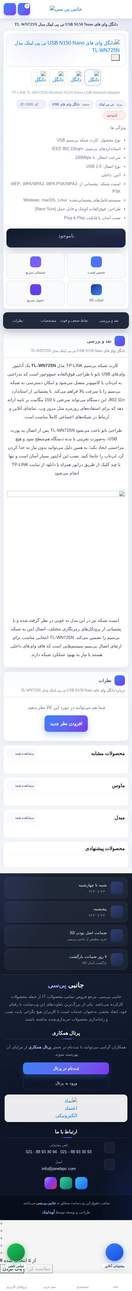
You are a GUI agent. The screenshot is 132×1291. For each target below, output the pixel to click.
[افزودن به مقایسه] (115, 57)
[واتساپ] (66, 1183)
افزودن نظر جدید (66, 723)
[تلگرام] (81, 1183)
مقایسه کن (39, 1268)
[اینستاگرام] (51, 1183)
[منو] (122, 9)
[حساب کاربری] (10, 9)
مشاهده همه (24, 753)
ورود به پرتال (66, 1083)
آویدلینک (48, 1212)
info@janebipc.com (59, 1168)
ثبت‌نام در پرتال (66, 1068)
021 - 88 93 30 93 (75, 1152)
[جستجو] (108, 9)
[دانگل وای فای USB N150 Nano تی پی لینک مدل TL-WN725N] (66, 46)
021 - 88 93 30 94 (41, 1152)
